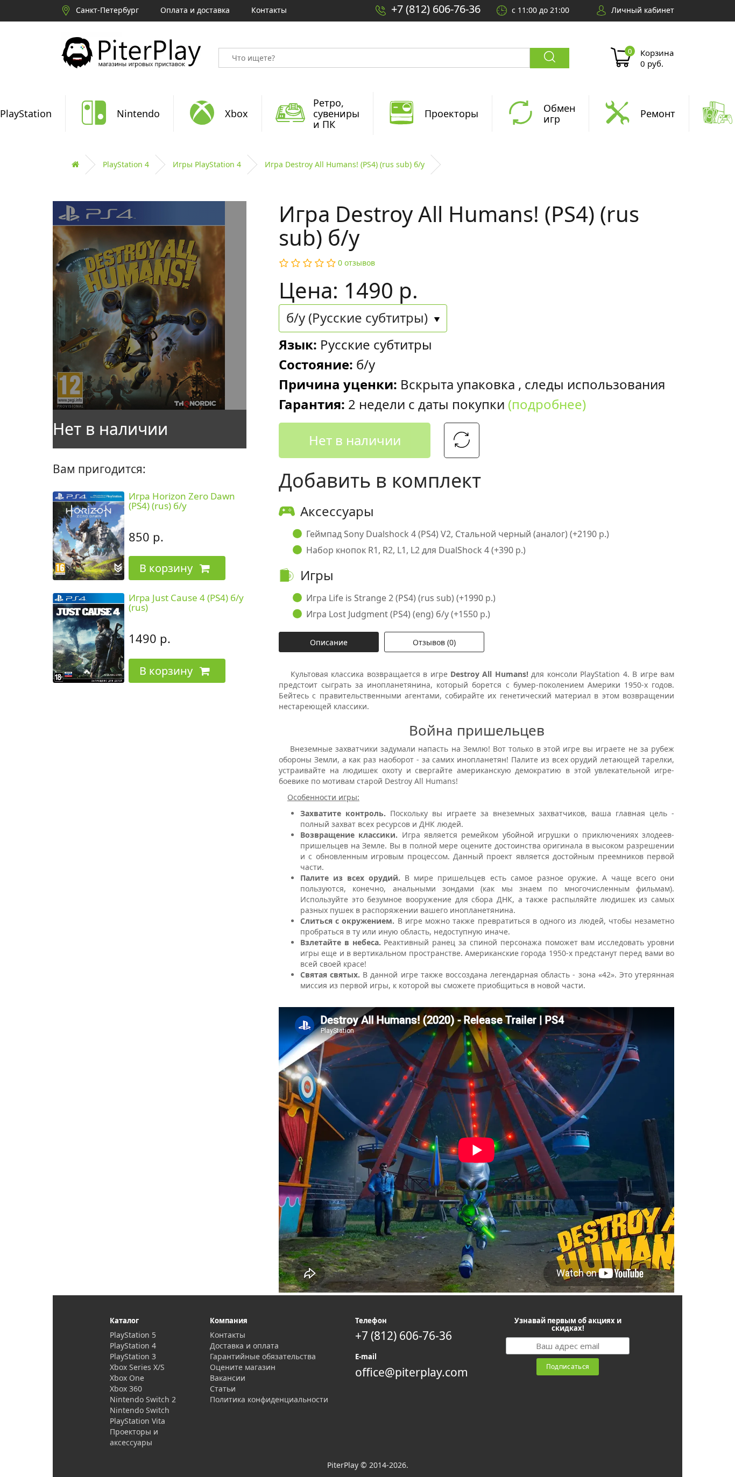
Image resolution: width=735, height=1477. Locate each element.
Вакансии (227, 1378)
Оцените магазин (242, 1367)
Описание (329, 642)
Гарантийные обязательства (263, 1356)
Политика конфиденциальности (269, 1399)
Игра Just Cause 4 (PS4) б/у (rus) (186, 602)
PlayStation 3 (133, 1356)
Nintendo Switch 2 (143, 1399)
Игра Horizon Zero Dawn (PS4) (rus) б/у (182, 501)
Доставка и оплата (244, 1345)
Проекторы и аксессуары (134, 1436)
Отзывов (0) (434, 642)
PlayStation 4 (126, 164)
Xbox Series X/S (137, 1367)
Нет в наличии (355, 440)
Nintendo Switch (139, 1410)
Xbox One (127, 1378)
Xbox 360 (126, 1388)
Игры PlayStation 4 (207, 164)
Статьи (223, 1388)
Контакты (227, 1335)
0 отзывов (356, 263)
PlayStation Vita (137, 1421)
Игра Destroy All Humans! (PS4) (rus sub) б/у (345, 164)
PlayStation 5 (133, 1335)
